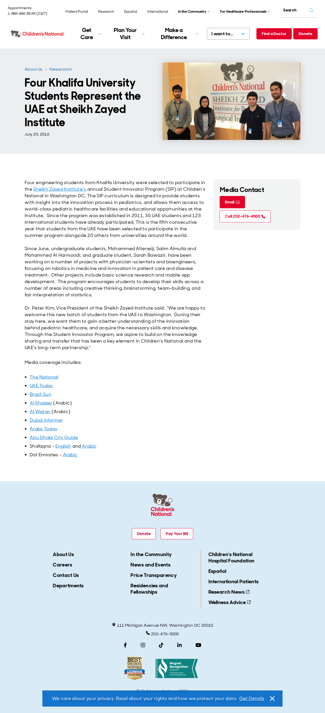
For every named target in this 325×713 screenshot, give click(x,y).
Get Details (251, 698)
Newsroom (61, 69)
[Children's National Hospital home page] (38, 33)
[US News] (134, 668)
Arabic (89, 446)
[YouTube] (198, 645)
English (63, 446)
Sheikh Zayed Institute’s (59, 189)
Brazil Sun (40, 394)
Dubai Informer (46, 420)
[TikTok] (161, 645)
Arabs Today (43, 429)
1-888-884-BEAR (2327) (27, 13)
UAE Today (41, 386)
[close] (272, 698)
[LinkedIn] (179, 645)
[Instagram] (143, 645)
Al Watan (40, 412)
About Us (33, 69)
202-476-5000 (165, 634)
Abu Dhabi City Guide (54, 437)
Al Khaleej (41, 403)
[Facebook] (125, 645)
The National (44, 377)
